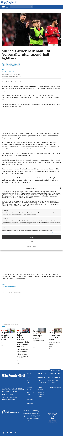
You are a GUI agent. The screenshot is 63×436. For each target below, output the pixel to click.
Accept (31, 237)
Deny (31, 241)
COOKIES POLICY (42, 382)
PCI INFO (40, 387)
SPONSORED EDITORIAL (30, 404)
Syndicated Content (9, 72)
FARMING (29, 387)
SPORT (28, 382)
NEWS (28, 380)
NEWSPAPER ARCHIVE (30, 400)
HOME (28, 378)
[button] (60, 188)
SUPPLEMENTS (30, 397)
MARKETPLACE (30, 392)
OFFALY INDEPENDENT (53, 380)
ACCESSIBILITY (41, 385)
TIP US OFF (40, 390)
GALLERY (29, 390)
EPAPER (29, 394)
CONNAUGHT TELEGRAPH (54, 378)
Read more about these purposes (54, 232)
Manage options (31, 246)
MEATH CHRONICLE (52, 382)
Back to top (54, 370)
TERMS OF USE (41, 378)
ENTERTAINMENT (31, 385)
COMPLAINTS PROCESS (41, 395)
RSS (3, 70)
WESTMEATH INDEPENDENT (54, 387)
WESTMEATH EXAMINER (53, 385)
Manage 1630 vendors (6, 232)
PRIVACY (40, 380)
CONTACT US (41, 392)
